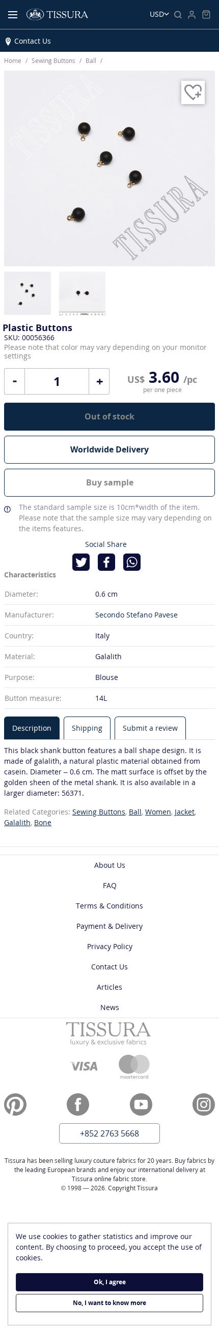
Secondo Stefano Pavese (136, 615)
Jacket (185, 812)
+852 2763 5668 (109, 1133)
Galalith (17, 822)
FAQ (110, 885)
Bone (42, 822)
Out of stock (109, 416)
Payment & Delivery (109, 926)
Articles (109, 987)
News (109, 1007)
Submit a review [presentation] (150, 728)
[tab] (32, 728)
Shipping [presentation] (87, 728)
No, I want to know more (109, 1302)
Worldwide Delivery (109, 449)
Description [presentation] (31, 728)
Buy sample (109, 482)
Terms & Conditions (109, 906)
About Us (109, 865)
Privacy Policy (109, 946)
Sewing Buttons (98, 812)
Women (158, 812)
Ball (135, 812)
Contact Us (32, 41)
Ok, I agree (110, 1282)
